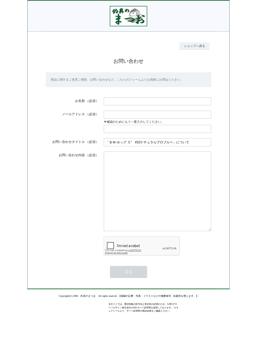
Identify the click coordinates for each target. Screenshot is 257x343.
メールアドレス (73, 114)
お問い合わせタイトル (68, 142)
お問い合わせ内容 (72, 155)
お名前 (80, 101)
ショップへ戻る (194, 46)
